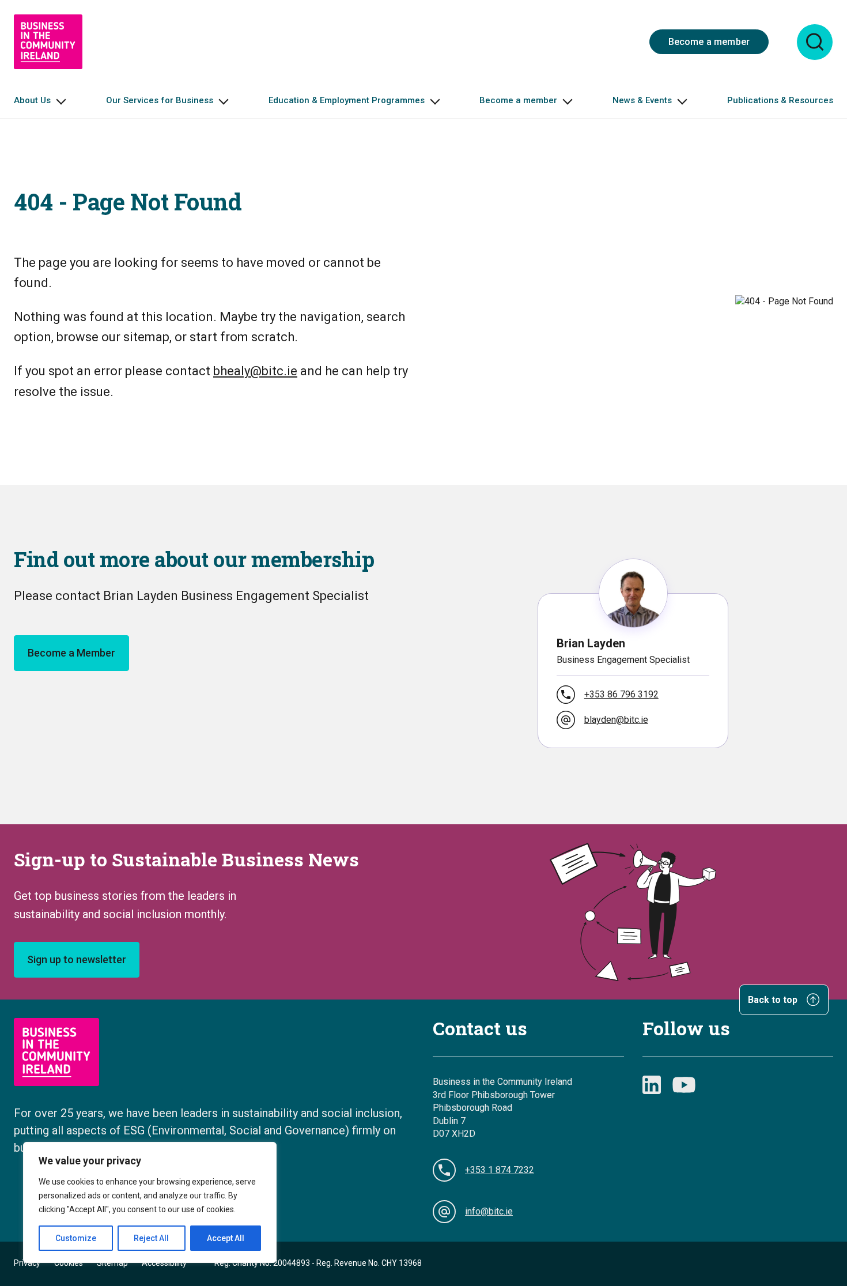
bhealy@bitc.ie (255, 371)
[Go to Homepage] (48, 41)
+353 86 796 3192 (621, 694)
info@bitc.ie (489, 1211)
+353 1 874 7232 (499, 1169)
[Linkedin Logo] (651, 1085)
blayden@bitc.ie (616, 719)
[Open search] (814, 42)
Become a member (709, 41)
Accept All (225, 1238)
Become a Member (71, 653)
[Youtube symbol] (683, 1085)
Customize (75, 1238)
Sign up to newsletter (76, 959)
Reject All (151, 1238)
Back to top (774, 1000)
